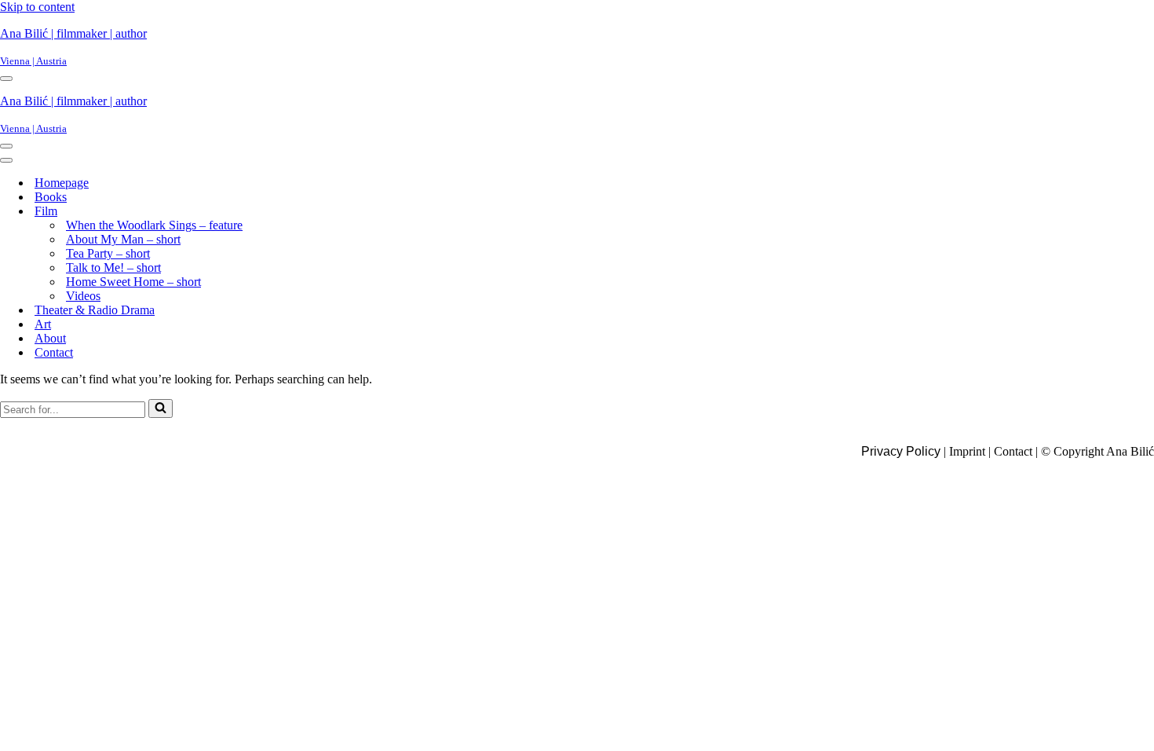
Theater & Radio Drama (95, 310)
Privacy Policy (900, 451)
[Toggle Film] (279, 211)
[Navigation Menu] (6, 78)
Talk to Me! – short (113, 267)
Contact (54, 352)
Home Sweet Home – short (133, 281)
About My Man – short (123, 239)
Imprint (967, 451)
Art (43, 324)
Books (51, 196)
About (50, 338)
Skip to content (37, 6)
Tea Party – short (108, 253)
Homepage (62, 182)
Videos (83, 295)
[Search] (160, 408)
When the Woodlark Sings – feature (154, 225)
